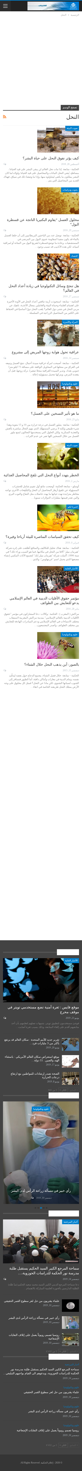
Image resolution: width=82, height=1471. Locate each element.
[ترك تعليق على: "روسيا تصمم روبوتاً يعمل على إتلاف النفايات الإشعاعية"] (31, 1198)
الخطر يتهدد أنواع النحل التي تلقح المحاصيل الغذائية (41, 475)
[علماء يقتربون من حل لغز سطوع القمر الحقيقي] (70, 1305)
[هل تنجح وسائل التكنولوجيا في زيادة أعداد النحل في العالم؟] (58, 267)
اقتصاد (74, 256)
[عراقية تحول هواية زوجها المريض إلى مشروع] (58, 333)
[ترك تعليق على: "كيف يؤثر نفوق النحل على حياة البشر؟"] (4, 164)
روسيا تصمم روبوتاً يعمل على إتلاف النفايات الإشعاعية (48, 1430)
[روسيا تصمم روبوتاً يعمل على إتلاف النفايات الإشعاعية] (41, 1152)
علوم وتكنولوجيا (70, 383)
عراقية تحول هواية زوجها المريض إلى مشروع (45, 352)
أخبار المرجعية (70, 1221)
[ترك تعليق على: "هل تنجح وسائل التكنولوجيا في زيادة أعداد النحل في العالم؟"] (4, 296)
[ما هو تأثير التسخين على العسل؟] (58, 394)
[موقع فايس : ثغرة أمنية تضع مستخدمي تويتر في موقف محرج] (41, 980)
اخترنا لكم (73, 507)
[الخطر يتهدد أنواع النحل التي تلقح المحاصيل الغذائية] (58, 456)
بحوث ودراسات (70, 189)
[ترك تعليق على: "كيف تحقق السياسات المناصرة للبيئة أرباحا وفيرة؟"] (4, 543)
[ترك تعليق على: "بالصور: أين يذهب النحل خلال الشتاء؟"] (4, 670)
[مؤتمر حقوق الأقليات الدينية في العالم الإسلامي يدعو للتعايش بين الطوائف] (58, 579)
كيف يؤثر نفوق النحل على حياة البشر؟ (51, 158)
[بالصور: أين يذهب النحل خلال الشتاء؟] (58, 645)
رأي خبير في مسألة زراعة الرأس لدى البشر (34, 1317)
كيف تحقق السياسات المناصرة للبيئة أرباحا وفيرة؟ (42, 537)
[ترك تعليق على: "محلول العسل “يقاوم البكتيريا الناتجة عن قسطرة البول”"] (4, 230)
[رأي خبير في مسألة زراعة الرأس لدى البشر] (70, 1322)
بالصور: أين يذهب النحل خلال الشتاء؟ (51, 664)
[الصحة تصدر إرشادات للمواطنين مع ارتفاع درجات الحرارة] (70, 1078)
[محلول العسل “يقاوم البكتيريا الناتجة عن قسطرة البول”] (58, 200)
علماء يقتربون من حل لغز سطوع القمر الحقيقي (31, 1301)
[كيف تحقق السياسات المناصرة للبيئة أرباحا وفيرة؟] (58, 518)
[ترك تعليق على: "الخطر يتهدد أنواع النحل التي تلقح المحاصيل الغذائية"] (4, 481)
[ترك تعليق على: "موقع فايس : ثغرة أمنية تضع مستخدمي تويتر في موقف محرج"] (4, 1018)
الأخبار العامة (71, 568)
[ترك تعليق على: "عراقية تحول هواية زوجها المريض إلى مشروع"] (4, 358)
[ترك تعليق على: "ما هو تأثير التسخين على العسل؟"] (4, 419)
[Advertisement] (41, 60)
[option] (41, 1153)
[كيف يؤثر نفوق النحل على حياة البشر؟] (58, 139)
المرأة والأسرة (70, 322)
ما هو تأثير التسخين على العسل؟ (55, 413)
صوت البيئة (72, 128)
